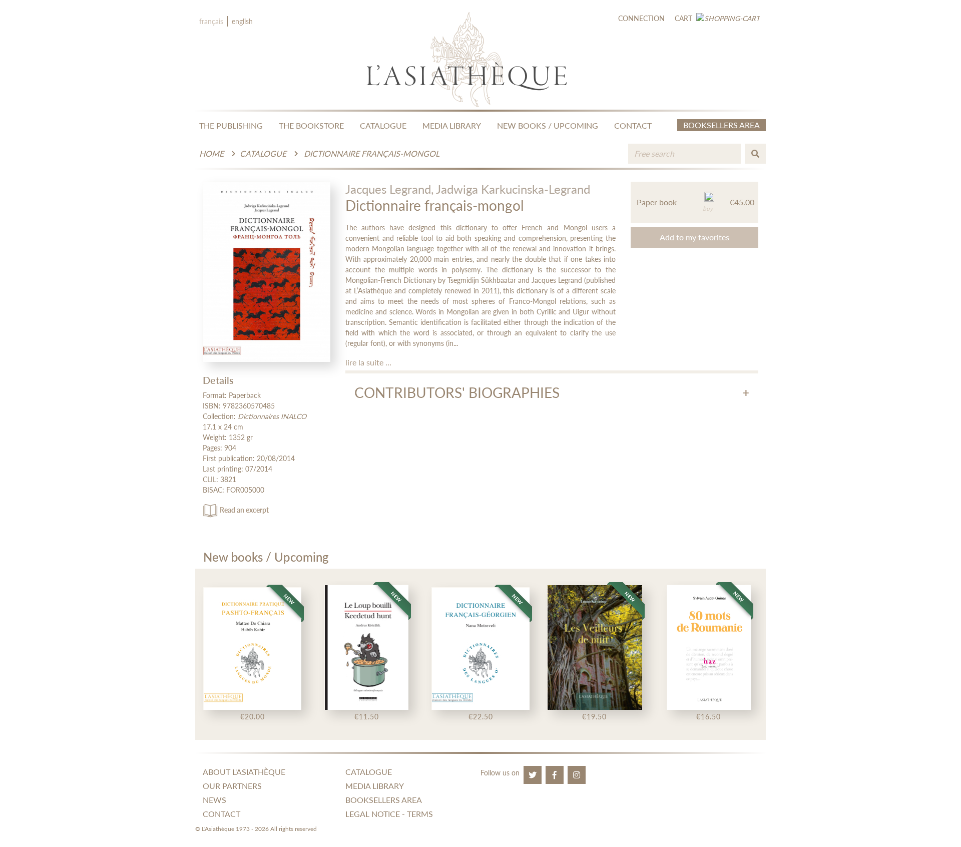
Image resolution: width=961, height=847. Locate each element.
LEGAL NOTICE (372, 813)
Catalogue (263, 153)
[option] (252, 654)
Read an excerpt (244, 510)
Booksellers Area (721, 125)
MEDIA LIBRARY (451, 125)
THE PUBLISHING (231, 125)
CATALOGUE (383, 125)
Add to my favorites (694, 237)
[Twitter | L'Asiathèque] (533, 775)
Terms (420, 813)
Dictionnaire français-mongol (371, 153)
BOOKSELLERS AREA (383, 799)
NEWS (214, 799)
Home (211, 153)
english (242, 21)
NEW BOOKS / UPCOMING (547, 125)
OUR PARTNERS (232, 785)
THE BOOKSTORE (311, 125)
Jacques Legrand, (389, 189)
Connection (641, 18)
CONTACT (633, 125)
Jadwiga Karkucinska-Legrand (513, 189)
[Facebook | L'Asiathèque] (555, 775)
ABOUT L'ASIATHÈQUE (244, 771)
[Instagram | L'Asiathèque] (577, 775)
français (211, 21)
